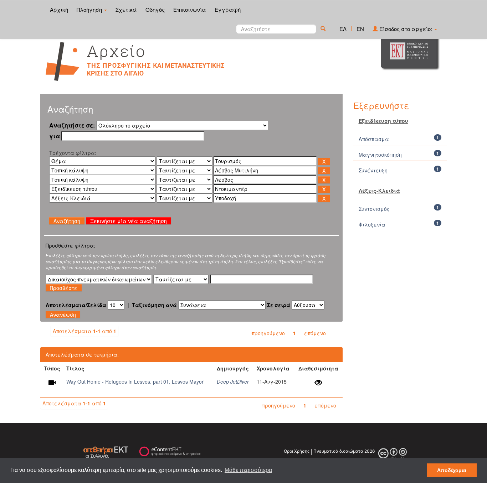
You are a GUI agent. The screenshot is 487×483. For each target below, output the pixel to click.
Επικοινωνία (189, 9)
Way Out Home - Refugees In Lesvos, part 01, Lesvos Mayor (135, 381)
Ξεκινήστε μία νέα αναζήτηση (128, 220)
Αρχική (59, 9)
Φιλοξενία (372, 224)
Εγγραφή (228, 9)
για (54, 136)
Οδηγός (155, 9)
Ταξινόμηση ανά (154, 304)
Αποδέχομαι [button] (451, 470)
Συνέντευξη (374, 170)
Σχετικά (126, 9)
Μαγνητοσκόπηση (380, 154)
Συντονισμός (374, 208)
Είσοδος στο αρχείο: (406, 28)
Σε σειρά (278, 304)
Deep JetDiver (233, 381)
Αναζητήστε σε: (72, 125)
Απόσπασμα (374, 138)
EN (360, 28)
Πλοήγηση (90, 9)
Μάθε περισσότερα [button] (248, 470)
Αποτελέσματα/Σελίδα (76, 304)
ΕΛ (343, 28)
